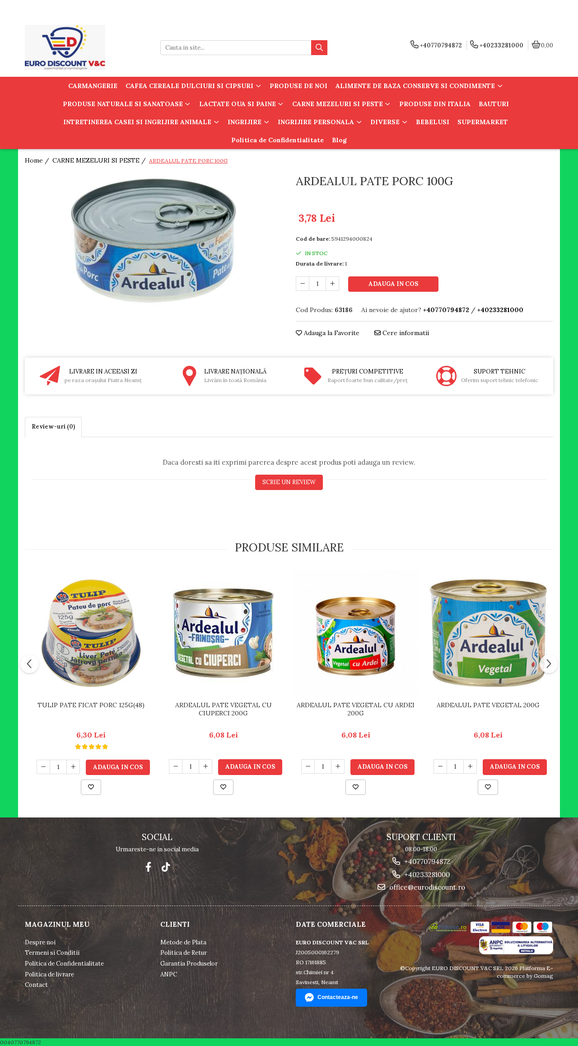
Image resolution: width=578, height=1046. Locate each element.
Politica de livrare (49, 974)
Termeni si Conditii (52, 953)
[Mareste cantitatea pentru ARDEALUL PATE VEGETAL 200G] (470, 766)
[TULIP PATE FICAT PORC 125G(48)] (91, 633)
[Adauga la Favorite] (91, 787)
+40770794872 (426, 861)
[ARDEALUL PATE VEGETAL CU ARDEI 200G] (355, 633)
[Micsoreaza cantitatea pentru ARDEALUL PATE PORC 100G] (302, 283)
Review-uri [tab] (53, 426)
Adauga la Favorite (330, 333)
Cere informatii (405, 333)
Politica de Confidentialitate (277, 140)
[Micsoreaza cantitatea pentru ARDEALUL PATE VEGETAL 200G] (440, 766)
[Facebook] (148, 867)
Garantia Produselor (189, 963)
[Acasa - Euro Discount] (81, 47)
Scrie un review (289, 482)
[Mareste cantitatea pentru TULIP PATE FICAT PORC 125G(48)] (73, 767)
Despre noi (40, 942)
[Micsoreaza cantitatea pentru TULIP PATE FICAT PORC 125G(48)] (43, 767)
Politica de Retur (183, 953)
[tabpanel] (153, 240)
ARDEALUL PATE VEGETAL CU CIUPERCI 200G (223, 709)
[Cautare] (319, 47)
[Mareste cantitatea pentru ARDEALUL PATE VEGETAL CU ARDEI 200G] (338, 766)
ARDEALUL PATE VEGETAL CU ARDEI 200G (356, 709)
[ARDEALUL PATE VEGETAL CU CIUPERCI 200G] (223, 633)
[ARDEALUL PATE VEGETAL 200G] (488, 633)
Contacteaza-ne (337, 997)
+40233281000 (426, 874)
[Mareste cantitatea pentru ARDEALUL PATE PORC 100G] (332, 283)
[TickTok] (165, 867)
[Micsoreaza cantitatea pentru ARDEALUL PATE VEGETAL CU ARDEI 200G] (308, 766)
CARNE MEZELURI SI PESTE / (100, 160)
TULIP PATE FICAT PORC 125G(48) (90, 705)
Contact (36, 985)
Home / (38, 160)
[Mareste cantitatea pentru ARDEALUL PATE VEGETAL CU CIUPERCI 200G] (205, 766)
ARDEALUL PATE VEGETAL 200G (488, 705)
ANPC (168, 974)
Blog (339, 140)
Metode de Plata (183, 942)
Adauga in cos (393, 284)
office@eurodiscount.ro (426, 887)
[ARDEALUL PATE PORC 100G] (153, 240)
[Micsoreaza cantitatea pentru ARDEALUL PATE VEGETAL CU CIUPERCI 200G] (175, 766)
